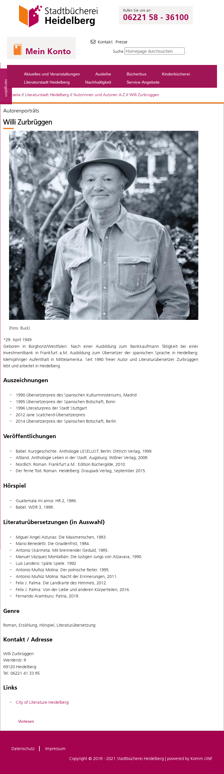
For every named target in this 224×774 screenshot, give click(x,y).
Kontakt (105, 42)
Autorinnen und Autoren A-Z (99, 94)
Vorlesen (26, 721)
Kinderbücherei (176, 74)
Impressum (55, 748)
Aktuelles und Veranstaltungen (52, 74)
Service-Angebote (143, 82)
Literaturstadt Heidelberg (47, 82)
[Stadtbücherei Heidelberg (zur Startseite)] (59, 27)
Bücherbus (136, 74)
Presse (121, 42)
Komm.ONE (201, 758)
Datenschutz (23, 748)
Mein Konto (48, 51)
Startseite (12, 94)
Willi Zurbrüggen (144, 94)
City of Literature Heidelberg (42, 702)
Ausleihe (103, 74)
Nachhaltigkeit (98, 82)
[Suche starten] (186, 52)
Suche (118, 51)
